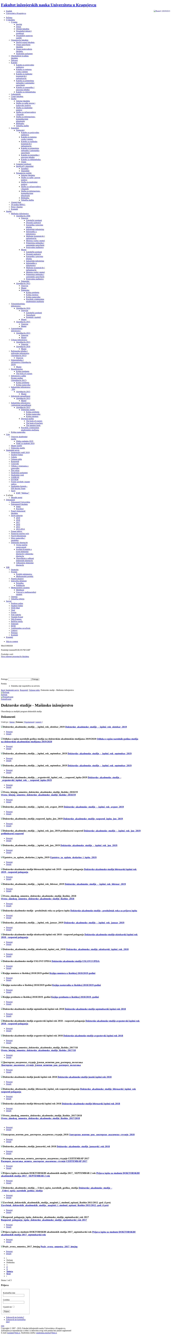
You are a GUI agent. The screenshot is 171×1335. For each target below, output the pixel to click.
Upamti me (7, 1307)
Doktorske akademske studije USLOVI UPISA (76, 961)
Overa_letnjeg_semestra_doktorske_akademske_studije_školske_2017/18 (38, 1050)
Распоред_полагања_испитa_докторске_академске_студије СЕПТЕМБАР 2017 (44, 1161)
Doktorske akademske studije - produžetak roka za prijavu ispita (103, 910)
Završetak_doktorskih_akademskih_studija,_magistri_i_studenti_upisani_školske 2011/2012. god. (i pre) (55, 1205)
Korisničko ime (9, 1293)
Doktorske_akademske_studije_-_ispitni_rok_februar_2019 (95, 884)
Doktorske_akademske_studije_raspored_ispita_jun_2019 (93, 818)
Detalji (8, 734)
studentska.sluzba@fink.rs (46, 1333)
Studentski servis (12, 690)
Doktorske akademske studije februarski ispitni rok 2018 (91, 1103)
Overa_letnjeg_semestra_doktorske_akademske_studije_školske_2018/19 (38, 794)
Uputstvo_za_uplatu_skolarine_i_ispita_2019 (73, 857)
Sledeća (10, 1271)
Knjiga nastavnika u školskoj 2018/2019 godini (76, 985)
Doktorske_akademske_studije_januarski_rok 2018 (83, 1146)
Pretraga (4, 679)
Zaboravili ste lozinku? (15, 1317)
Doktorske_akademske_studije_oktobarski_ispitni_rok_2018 (97, 949)
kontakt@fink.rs (13, 1333)
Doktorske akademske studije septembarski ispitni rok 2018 (95, 1009)
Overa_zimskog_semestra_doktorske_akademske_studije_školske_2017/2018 (40, 1118)
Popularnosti (29, 722)
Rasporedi (24, 690)
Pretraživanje (6, 699)
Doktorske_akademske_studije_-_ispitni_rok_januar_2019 (94, 922)
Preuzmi (9, 732)
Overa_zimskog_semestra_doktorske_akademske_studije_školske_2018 (37, 898)
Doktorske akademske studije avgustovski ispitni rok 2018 (93, 1035)
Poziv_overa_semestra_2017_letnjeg (59, 1246)
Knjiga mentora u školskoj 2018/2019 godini (72, 973)
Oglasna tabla (34, 690)
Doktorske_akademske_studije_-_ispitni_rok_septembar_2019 (100, 753)
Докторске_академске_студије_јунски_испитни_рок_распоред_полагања (41, 1065)
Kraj (9, 1274)
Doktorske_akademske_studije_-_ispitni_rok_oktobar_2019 (96, 727)
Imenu (12, 722)
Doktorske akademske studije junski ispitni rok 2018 (85, 1077)
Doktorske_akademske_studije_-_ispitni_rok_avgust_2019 (94, 807)
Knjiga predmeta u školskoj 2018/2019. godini (75, 997)
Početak (4, 695)
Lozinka (6, 1300)
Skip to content (12, 641)
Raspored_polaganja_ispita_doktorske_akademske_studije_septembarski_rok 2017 (44, 1220)
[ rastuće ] (38, 722)
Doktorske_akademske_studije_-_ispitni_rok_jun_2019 (88, 845)
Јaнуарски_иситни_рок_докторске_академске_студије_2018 (102, 1134)
